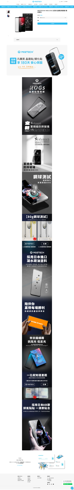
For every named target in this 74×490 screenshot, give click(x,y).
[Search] (19, 2)
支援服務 (45, 4)
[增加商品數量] (66, 20)
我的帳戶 (56, 4)
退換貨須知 (29, 480)
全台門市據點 (39, 477)
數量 (38, 20)
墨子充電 (35, 4)
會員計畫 (29, 477)
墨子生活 (41, 4)
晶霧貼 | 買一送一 (24, 4)
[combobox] (13, 2)
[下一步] (8, 35)
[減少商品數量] (40, 20)
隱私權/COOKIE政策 (21, 480)
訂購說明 (29, 479)
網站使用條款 (20, 479)
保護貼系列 (30, 4)
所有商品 (17, 4)
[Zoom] (24, 23)
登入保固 (29, 481)
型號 (38, 17)
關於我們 (50, 4)
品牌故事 (19, 477)
